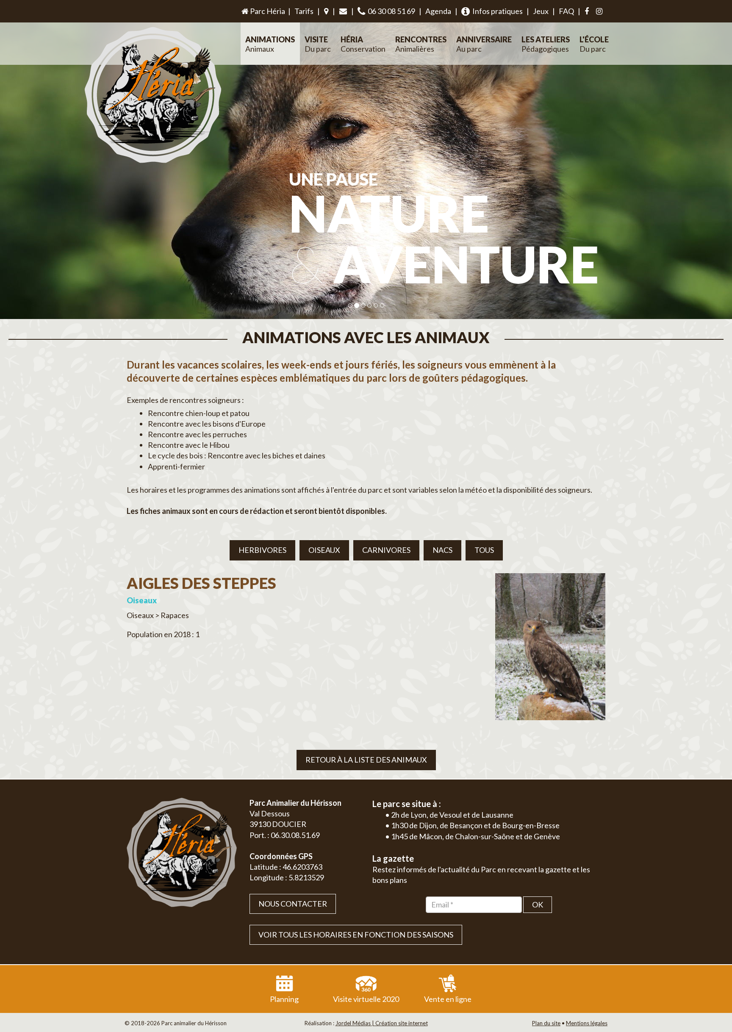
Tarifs (303, 11)
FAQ (566, 11)
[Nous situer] (326, 11)
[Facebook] (587, 11)
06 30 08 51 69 (390, 11)
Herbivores (262, 550)
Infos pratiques (496, 11)
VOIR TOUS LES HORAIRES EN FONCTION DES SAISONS (355, 934)
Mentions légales (586, 1023)
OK (537, 904)
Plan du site (546, 1023)
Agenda (438, 11)
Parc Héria (267, 11)
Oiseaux (324, 550)
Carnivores (386, 550)
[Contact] (343, 11)
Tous (484, 550)
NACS (442, 550)
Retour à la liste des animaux (366, 759)
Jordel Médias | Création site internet (382, 1023)
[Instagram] (599, 11)
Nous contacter (292, 903)
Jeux (541, 11)
